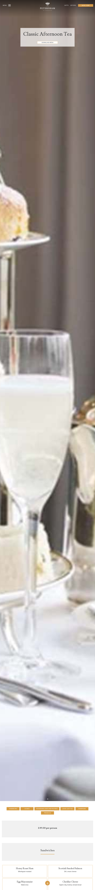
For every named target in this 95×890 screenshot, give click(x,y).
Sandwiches (13, 808)
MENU (5, 5)
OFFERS (73, 5)
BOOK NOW (85, 5)
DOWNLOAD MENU (47, 42)
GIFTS (66, 5)
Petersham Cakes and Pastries (47, 808)
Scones (27, 808)
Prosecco (47, 813)
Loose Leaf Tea (67, 808)
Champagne (82, 808)
